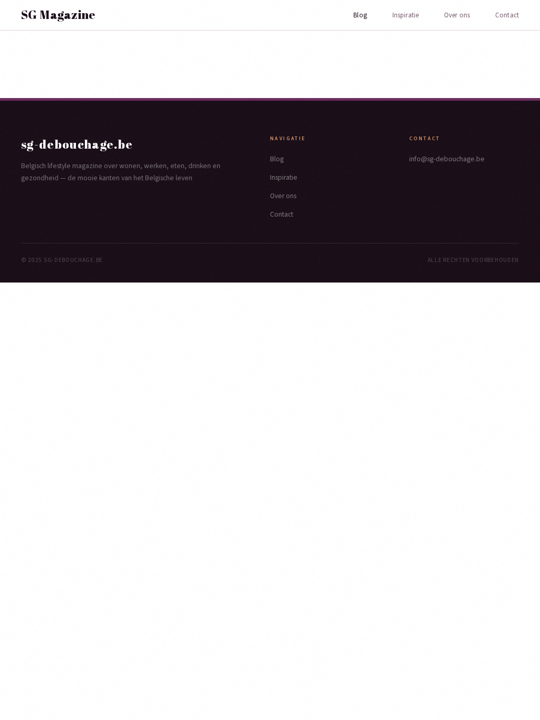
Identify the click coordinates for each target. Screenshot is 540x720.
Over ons (457, 15)
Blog (360, 15)
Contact (507, 15)
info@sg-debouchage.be (447, 159)
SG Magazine (58, 15)
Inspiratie (405, 15)
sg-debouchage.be (77, 144)
